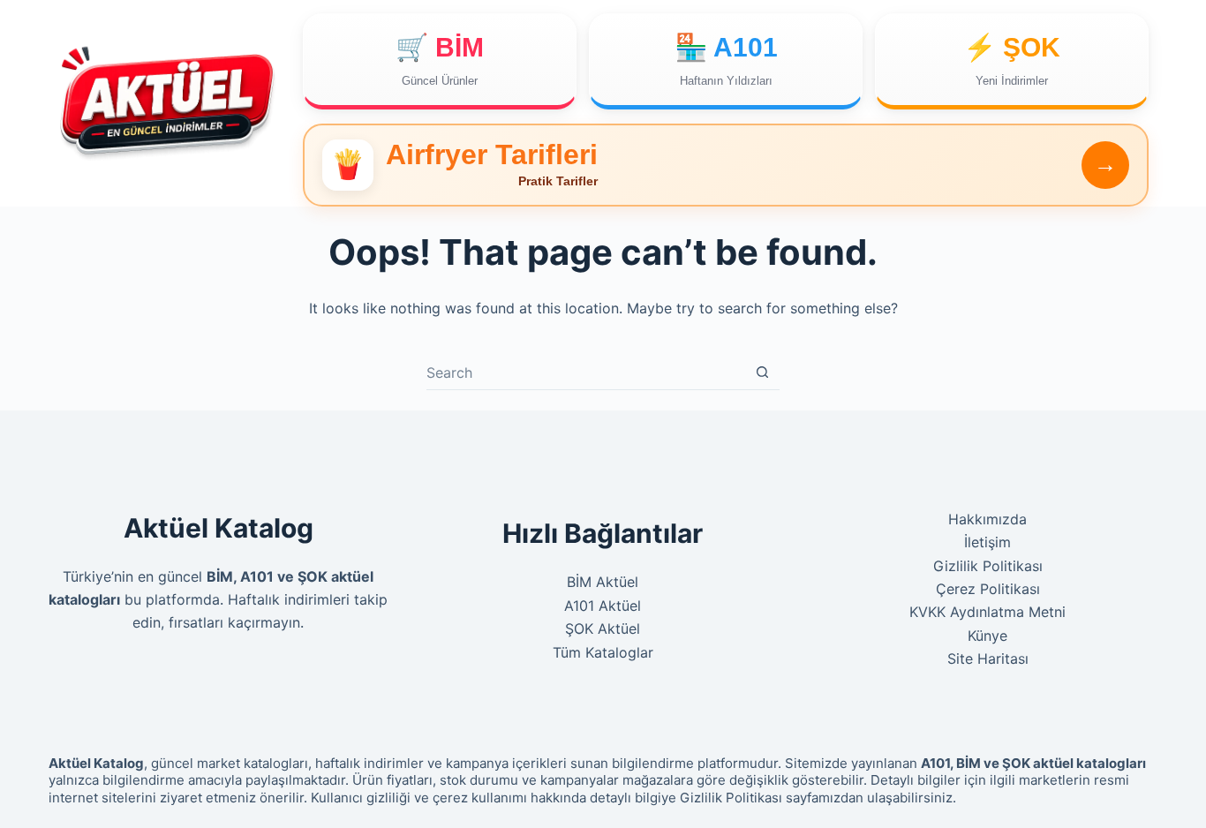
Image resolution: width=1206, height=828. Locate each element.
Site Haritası (988, 658)
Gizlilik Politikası (988, 566)
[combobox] (585, 372)
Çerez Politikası (988, 589)
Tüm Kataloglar (603, 652)
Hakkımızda (987, 519)
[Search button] (762, 372)
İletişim (987, 542)
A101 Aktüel (602, 605)
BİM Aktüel (602, 582)
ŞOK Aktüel (602, 628)
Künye (987, 635)
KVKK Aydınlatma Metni (987, 612)
